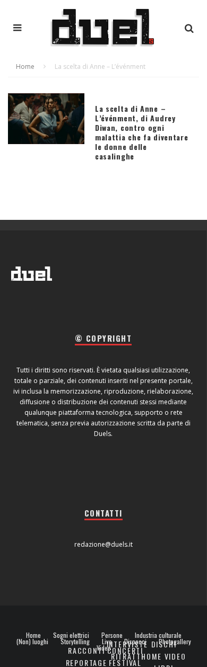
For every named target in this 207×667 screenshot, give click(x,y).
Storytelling (75, 641)
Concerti (125, 650)
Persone (112, 635)
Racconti (86, 650)
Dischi (164, 644)
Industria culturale (158, 635)
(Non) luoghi (32, 641)
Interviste (127, 644)
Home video (163, 656)
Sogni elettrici (71, 635)
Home (33, 635)
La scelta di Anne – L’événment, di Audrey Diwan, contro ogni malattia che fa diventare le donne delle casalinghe (141, 132)
